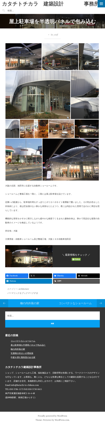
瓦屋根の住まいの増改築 (22, 353)
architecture (24, 288)
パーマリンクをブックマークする (22, 293)
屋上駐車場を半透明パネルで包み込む (28, 345)
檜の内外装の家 (29, 303)
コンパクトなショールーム (75, 303)
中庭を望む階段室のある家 (23, 357)
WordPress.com (62, 420)
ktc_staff (54, 34)
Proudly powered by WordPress (52, 415)
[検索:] (19, 10)
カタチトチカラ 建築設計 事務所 (50, 3)
